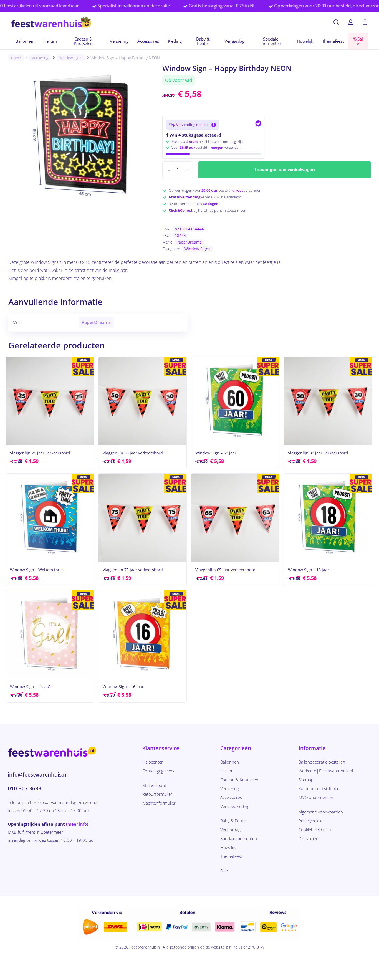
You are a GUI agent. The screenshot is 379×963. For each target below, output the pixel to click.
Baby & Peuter (233, 820)
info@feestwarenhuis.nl (38, 774)
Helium (226, 771)
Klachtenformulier (159, 803)
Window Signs (70, 57)
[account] (350, 22)
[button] (192, 125)
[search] (336, 22)
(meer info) (77, 824)
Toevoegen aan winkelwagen (284, 169)
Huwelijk (228, 847)
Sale (224, 870)
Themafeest (231, 856)
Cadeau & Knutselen (239, 779)
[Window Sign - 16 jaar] (142, 634)
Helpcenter (152, 762)
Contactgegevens (158, 771)
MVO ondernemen (316, 797)
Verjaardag (230, 829)
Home (16, 57)
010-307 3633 (24, 788)
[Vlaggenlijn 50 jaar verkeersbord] (142, 401)
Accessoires (231, 797)
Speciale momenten (238, 838)
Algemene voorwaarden (321, 812)
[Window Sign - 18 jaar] (328, 518)
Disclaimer (308, 838)
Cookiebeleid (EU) (315, 829)
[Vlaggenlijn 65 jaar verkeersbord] (235, 518)
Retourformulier (157, 794)
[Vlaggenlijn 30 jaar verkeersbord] (328, 401)
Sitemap (306, 779)
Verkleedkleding (234, 806)
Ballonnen (229, 762)
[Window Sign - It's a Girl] (50, 634)
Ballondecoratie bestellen (322, 762)
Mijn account (154, 785)
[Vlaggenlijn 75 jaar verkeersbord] (142, 518)
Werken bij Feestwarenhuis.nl (326, 771)
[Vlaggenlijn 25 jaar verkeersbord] (50, 401)
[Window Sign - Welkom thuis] (50, 518)
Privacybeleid (311, 820)
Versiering (40, 57)
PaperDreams (189, 242)
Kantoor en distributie (319, 788)
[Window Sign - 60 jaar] (235, 401)
